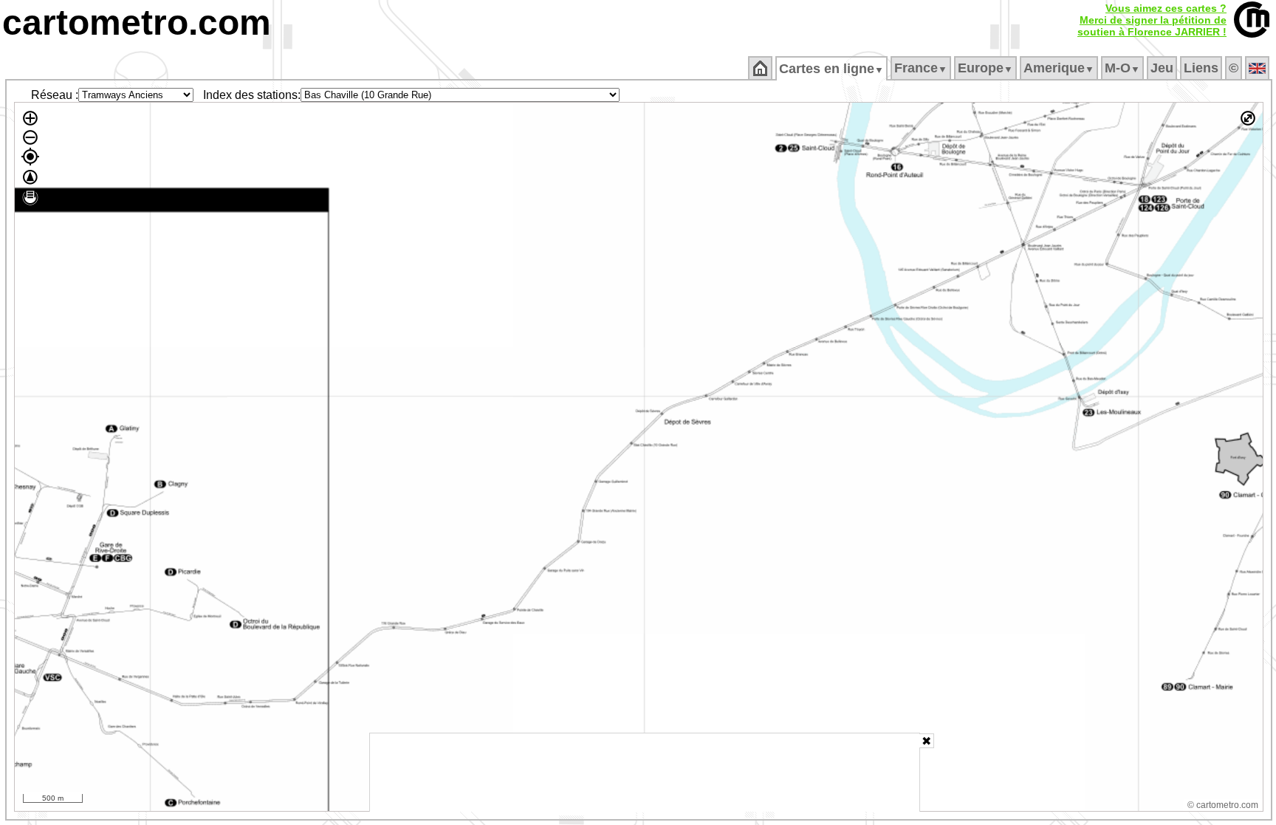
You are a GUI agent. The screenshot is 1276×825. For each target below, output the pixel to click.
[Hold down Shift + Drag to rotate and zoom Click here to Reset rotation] (30, 177)
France (920, 68)
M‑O (1122, 68)
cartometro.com (136, 22)
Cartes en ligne (831, 68)
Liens (1201, 68)
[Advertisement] (644, 772)
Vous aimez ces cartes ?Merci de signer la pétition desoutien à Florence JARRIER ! (1152, 20)
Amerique (1058, 68)
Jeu (1161, 68)
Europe (985, 68)
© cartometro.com (1222, 805)
